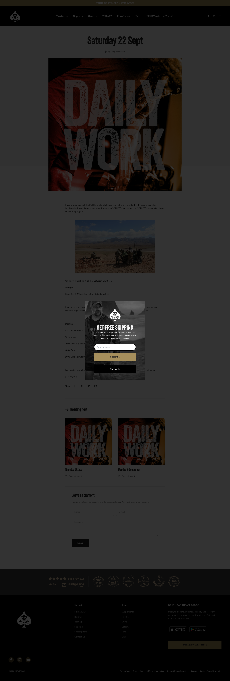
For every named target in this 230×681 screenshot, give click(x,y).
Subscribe (115, 356)
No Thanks (115, 369)
